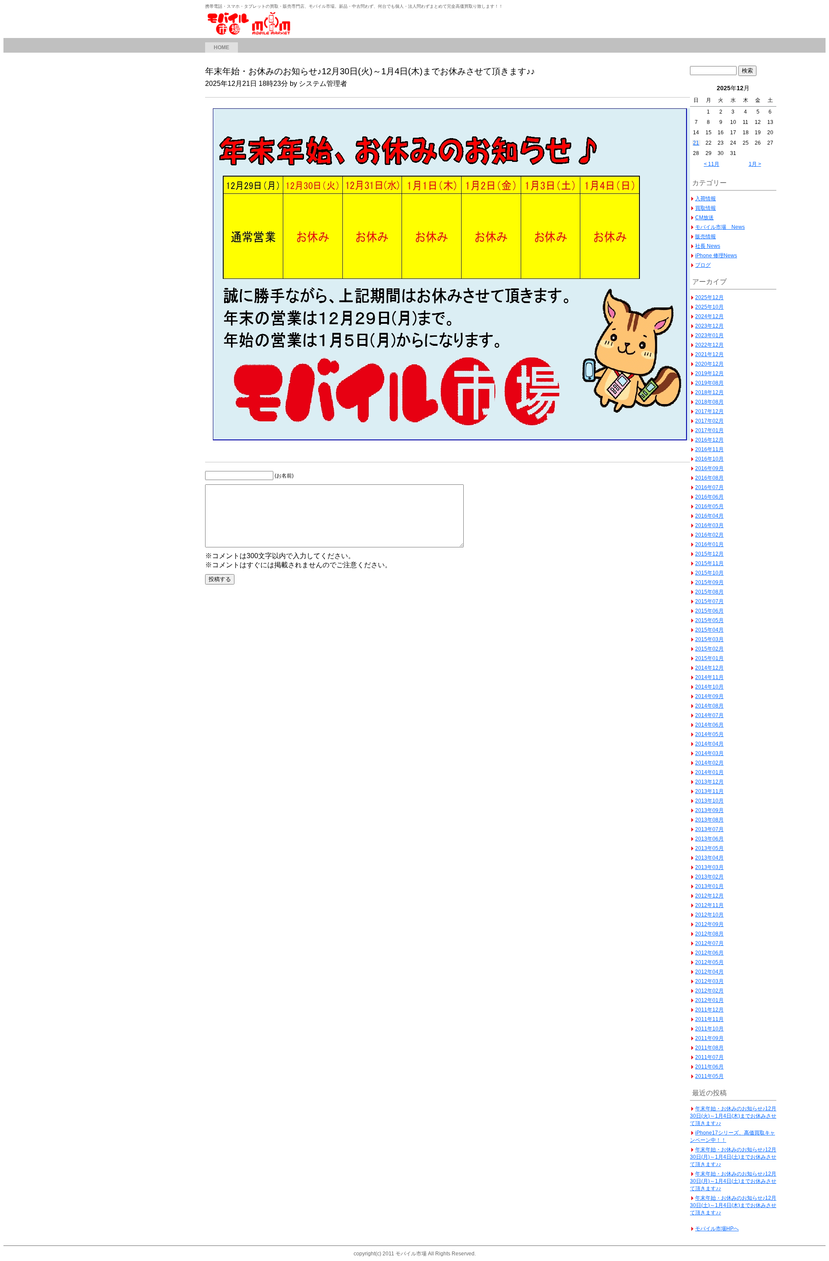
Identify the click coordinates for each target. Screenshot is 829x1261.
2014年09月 (709, 696)
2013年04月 (709, 858)
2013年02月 (709, 877)
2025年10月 (709, 307)
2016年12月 (709, 440)
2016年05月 (709, 506)
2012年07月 (709, 943)
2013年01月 (709, 886)
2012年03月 (709, 981)
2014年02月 (709, 763)
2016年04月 (709, 516)
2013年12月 (709, 782)
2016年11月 (709, 449)
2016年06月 (709, 497)
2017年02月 (709, 421)
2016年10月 (709, 459)
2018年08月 (709, 402)
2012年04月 (709, 972)
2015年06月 (709, 611)
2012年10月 (709, 915)
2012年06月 (709, 953)
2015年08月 (709, 592)
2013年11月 (709, 791)
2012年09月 (709, 924)
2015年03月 (709, 639)
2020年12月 (709, 364)
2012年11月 (709, 905)
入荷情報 (705, 199)
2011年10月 (709, 1029)
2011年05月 (709, 1076)
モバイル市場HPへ (717, 1229)
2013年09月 (709, 810)
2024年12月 (709, 316)
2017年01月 (709, 430)
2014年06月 (709, 725)
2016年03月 (709, 525)
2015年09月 (709, 582)
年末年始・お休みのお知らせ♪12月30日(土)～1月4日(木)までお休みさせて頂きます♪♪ (733, 1205)
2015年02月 (709, 649)
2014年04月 (709, 744)
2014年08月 (709, 706)
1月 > (755, 164)
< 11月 (711, 164)
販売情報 (705, 237)
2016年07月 (709, 487)
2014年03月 (709, 753)
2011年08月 (709, 1048)
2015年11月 (709, 563)
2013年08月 (709, 820)
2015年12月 (709, 554)
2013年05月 (709, 848)
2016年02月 (709, 535)
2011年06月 (709, 1067)
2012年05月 (709, 962)
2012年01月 (709, 1000)
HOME (221, 47)
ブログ (703, 265)
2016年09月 (709, 468)
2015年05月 (709, 620)
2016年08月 (709, 478)
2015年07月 (709, 601)
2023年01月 (709, 335)
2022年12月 (709, 345)
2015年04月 (709, 630)
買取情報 (705, 208)
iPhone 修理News (716, 256)
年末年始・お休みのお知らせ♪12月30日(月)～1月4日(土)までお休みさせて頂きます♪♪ (733, 1157)
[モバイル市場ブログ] (250, 33)
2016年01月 (709, 544)
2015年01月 (709, 658)
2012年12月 (709, 896)
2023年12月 (709, 326)
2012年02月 (709, 991)
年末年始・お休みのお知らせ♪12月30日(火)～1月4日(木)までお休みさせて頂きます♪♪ (733, 1116)
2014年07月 (709, 715)
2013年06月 (709, 839)
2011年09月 (709, 1038)
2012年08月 (709, 934)
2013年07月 (709, 829)
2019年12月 (709, 373)
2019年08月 (709, 383)
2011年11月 (709, 1019)
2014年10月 (709, 687)
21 (696, 143)
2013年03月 (709, 867)
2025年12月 (709, 297)
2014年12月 (709, 668)
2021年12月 (709, 354)
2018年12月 (709, 392)
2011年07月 (709, 1057)
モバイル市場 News (720, 227)
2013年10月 (709, 801)
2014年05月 (709, 734)
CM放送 (704, 218)
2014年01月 (709, 772)
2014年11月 (709, 677)
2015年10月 (709, 573)
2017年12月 (709, 411)
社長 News (707, 246)
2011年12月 (709, 1010)
